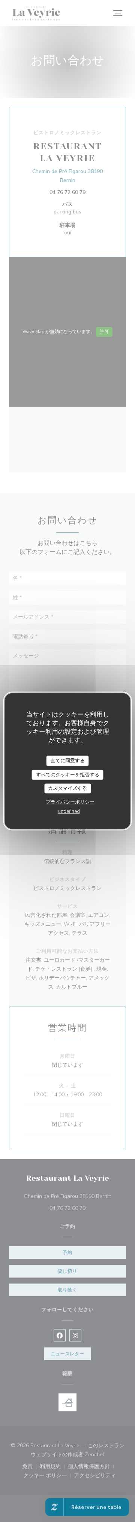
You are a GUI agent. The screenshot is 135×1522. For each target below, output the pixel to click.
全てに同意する (68, 760)
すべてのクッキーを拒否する (67, 774)
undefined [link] (69, 811)
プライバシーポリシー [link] (70, 801)
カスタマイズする (67, 788)
